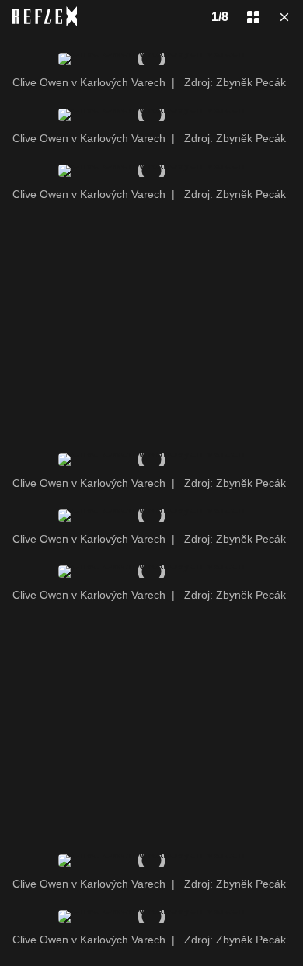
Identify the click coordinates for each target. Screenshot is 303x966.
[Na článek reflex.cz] (44, 16)
